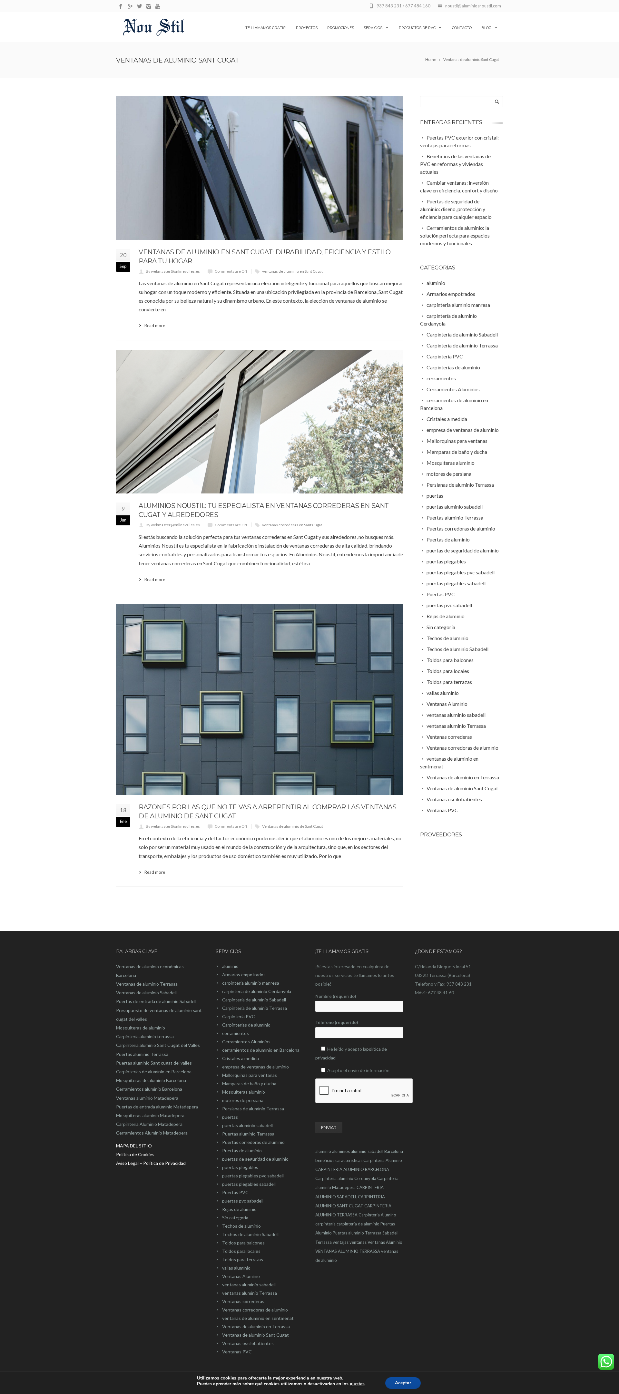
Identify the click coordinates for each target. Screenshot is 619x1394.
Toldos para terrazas (242, 1259)
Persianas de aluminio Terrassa (253, 1108)
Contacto (462, 27)
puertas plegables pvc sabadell (253, 1175)
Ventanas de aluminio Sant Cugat (255, 1335)
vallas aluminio (236, 1268)
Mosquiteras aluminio (243, 1092)
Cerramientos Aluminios (246, 1041)
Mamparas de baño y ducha (249, 1083)
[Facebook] (120, 7)
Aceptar (403, 1383)
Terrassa (323, 1242)
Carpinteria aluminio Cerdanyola (345, 1178)
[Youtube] (158, 7)
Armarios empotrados (244, 974)
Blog (486, 27)
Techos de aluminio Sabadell (250, 1234)
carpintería (325, 1223)
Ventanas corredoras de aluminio (255, 1309)
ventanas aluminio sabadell (249, 1284)
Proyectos (307, 27)
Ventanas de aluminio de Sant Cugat (292, 826)
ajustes (357, 1384)
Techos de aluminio (241, 1226)
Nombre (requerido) (335, 996)
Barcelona (393, 1151)
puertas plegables (240, 1167)
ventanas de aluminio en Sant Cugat (292, 271)
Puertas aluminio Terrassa (248, 1133)
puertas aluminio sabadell (247, 1125)
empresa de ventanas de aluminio (255, 1066)
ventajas (341, 1242)
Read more (154, 325)
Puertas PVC (235, 1192)
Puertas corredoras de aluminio (253, 1142)
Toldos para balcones (243, 1242)
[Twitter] (139, 7)
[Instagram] (148, 7)
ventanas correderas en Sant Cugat (292, 524)
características (348, 1160)
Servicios (373, 27)
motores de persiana (242, 1100)
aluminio (230, 966)
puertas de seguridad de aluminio (255, 1159)
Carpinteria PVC (238, 1016)
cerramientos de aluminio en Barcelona (261, 1050)
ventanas (358, 1242)
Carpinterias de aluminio (246, 1025)
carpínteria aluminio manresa (250, 983)
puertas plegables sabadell (249, 1184)
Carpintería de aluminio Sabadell (254, 999)
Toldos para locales (241, 1251)
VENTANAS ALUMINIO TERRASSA (347, 1251)
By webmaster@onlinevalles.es (173, 271)
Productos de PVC (417, 27)
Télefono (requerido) (336, 1022)
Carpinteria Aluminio (382, 1160)
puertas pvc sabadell (242, 1201)
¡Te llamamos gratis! (265, 27)
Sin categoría (235, 1217)
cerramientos (235, 1033)
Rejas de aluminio (239, 1209)
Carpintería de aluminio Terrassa (254, 1008)
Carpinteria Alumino (377, 1214)
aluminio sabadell (367, 1151)
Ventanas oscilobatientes (248, 1343)
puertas (230, 1117)
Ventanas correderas (243, 1301)
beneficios (324, 1160)
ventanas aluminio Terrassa (249, 1293)
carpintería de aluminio (358, 1223)
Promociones (340, 27)
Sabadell (390, 1232)
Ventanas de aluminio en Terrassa (256, 1326)
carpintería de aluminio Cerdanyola (256, 991)
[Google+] (130, 7)
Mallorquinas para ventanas (249, 1075)
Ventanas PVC (237, 1351)
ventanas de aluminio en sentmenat (258, 1318)
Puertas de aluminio (242, 1150)
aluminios (341, 1151)
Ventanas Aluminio (241, 1276)
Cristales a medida (240, 1058)
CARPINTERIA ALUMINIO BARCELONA (352, 1169)
